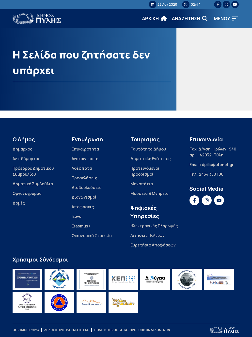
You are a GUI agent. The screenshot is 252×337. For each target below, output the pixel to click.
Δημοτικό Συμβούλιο (33, 184)
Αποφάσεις (83, 206)
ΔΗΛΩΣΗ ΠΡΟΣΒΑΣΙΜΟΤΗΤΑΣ (66, 330)
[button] (225, 18)
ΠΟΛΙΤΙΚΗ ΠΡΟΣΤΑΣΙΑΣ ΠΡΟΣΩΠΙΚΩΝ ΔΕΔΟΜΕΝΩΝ (132, 330)
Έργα (76, 216)
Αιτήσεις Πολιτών (147, 235)
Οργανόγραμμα (27, 193)
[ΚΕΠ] (123, 279)
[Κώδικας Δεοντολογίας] (91, 279)
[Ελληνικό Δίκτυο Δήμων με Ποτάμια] (59, 279)
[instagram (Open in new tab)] (226, 4)
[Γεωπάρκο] (187, 279)
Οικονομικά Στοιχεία (92, 235)
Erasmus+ (81, 226)
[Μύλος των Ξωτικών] (123, 302)
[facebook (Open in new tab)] (217, 4)
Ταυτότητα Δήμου (148, 149)
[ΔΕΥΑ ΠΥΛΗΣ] (27, 302)
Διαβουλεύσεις (86, 187)
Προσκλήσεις (84, 178)
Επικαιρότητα (85, 149)
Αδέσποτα (82, 168)
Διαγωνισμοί (84, 197)
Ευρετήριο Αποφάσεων (153, 245)
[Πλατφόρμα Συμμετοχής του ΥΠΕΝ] (27, 279)
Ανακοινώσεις (85, 158)
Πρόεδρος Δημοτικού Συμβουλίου (33, 171)
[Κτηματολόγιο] (91, 302)
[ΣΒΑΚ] (219, 279)
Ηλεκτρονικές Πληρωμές (154, 225)
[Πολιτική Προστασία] (59, 302)
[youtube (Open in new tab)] (235, 4)
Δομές (19, 203)
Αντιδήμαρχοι (26, 158)
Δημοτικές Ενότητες (150, 158)
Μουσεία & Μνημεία (149, 193)
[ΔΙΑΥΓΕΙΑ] (155, 279)
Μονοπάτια (141, 184)
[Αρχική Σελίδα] (37, 18)
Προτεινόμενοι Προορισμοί (144, 171)
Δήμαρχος (22, 149)
